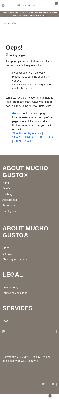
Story (5, 248)
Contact (6, 253)
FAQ (5, 320)
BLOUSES (46, 137)
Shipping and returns (14, 259)
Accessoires (9, 199)
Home (6, 23)
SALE (28, 141)
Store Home (19, 133)
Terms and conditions (14, 293)
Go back (17, 113)
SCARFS (17, 137)
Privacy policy (10, 287)
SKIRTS (18, 141)
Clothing (7, 194)
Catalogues (9, 211)
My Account (35, 133)
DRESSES (31, 137)
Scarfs (6, 188)
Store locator (9, 205)
